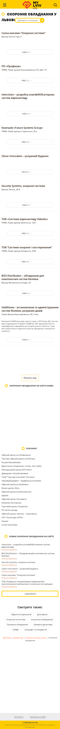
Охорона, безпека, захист (36, 637)
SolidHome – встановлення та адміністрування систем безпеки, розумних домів (30, 309)
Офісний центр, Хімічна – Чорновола (19, 513)
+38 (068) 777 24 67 (30, 172)
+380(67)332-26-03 (30, 339)
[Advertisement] (30, 362)
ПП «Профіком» (11, 66)
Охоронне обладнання (9, 550)
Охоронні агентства (15, 619)
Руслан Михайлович (11, 462)
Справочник (18, 637)
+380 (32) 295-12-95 (30, 233)
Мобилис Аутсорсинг (12, 502)
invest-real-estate (9, 524)
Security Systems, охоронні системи (23, 186)
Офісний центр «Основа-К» (14, 499)
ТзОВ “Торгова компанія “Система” (18, 477)
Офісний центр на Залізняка (15, 484)
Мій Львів (7, 637)
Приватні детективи (43, 624)
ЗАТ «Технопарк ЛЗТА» (12, 517)
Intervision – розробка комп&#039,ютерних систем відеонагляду (26, 545)
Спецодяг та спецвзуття (35, 629)
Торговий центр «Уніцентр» (15, 506)
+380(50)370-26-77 (30, 205)
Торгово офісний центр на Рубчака (18, 458)
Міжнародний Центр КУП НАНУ (17, 469)
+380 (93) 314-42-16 (30, 142)
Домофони (42, 614)
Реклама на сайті (38, 717)
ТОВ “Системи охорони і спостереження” (27, 247)
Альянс (5, 521)
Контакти (18, 717)
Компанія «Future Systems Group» (22, 127)
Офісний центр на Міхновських (16, 491)
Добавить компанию (28, 20)
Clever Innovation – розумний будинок (25, 156)
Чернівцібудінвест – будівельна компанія (21, 480)
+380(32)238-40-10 (30, 293)
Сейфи (15, 629)
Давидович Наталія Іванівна (15, 473)
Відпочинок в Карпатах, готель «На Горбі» (22, 466)
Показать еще (30, 378)
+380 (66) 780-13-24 (30, 261)
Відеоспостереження (21, 614)
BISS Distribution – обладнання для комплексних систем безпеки (23, 277)
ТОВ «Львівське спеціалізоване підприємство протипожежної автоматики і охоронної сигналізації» (27, 582)
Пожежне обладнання (17, 624)
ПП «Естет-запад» (10, 510)
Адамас (5, 495)
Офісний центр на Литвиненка (16, 455)
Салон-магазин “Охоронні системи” (23, 33)
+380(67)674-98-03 (30, 52)
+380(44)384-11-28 (30, 113)
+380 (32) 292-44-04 (30, 80)
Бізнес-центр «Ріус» (11, 488)
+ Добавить (30, 593)
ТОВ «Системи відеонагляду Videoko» (25, 219)
